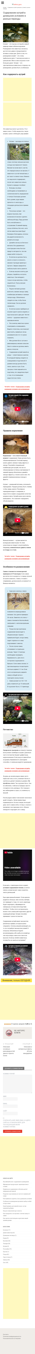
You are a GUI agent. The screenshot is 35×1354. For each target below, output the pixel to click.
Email (5, 1103)
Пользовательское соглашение (12, 1338)
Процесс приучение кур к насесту (12, 1211)
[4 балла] (9, 1024)
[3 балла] (7, 1024)
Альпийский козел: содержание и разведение (16, 1181)
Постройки (6, 1249)
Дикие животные (8, 1232)
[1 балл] (4, 1024)
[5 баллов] (10, 1024)
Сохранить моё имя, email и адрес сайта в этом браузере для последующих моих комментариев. (17, 1123)
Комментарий (9, 1074)
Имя (4, 1096)
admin (17, 1033)
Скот (4, 1262)
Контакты (5, 1334)
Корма (5, 1238)
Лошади (5, 1243)
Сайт (5, 1111)
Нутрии (5, 1246)
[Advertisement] (17, 90)
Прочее (5, 1251)
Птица (5, 1254)
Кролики (5, 1241)
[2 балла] (6, 1024)
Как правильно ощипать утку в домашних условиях (17, 1198)
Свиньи (5, 1259)
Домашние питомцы (9, 1235)
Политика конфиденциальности (12, 1336)
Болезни (5, 1230)
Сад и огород (6, 1257)
